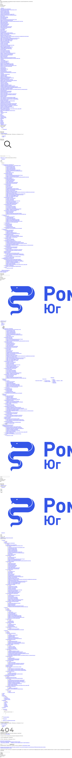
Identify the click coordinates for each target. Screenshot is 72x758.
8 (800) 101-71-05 (3, 124)
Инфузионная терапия (12, 563)
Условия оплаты (11, 741)
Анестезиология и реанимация (11, 544)
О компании (6, 741)
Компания (6, 702)
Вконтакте (4, 135)
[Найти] (1, 3)
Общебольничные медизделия (11, 677)
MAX (3, 136)
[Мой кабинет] (0, 160)
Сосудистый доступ (11, 571)
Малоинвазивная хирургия (12, 641)
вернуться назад (3, 734)
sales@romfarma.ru (4, 133)
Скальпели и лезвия (11, 646)
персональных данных (26, 745)
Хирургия (8, 632)
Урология (7, 609)
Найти (2, 753)
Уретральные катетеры (12, 624)
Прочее (9, 691)
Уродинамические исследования (13, 628)
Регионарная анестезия (12, 557)
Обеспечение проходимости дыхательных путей (16, 547)
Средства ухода (10, 620)
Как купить (6, 697)
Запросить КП (20, 742)
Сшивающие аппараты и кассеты (13, 650)
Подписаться (12, 744)
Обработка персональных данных (6, 747)
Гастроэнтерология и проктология (14, 595)
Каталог (5, 542)
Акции (6, 740)
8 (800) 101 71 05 (3, 157)
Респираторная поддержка (12, 586)
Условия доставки (17, 741)
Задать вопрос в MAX (4, 742)
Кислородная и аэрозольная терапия (14, 603)
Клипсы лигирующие (11, 662)
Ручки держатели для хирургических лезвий (15, 668)
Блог (4, 740)
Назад (6, 541)
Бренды (9, 740)
